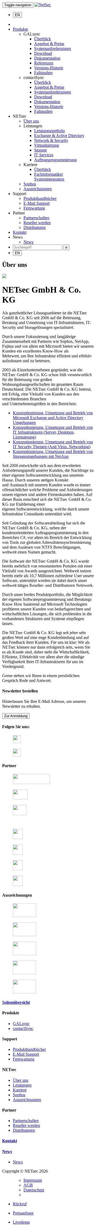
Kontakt (19, 232)
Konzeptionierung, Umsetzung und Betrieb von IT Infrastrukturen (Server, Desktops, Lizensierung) (53, 432)
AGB (28, 1185)
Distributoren (34, 227)
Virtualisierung (46, 145)
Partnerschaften (36, 217)
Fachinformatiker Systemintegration (49, 176)
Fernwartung (34, 208)
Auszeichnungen (37, 188)
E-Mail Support (36, 203)
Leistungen (22, 1085)
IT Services (43, 155)
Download (43, 53)
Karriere (20, 1090)
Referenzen (43, 63)
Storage (40, 150)
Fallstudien (43, 72)
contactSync (23, 1028)
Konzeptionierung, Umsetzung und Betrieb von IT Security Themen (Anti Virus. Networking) (53, 444)
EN (17, 15)
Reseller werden (37, 222)
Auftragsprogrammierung (55, 159)
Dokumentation (47, 58)
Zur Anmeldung (15, 716)
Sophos (29, 184)
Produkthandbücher (40, 198)
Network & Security (51, 140)
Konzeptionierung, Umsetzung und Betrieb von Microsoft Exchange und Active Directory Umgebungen (53, 418)
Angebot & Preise (49, 43)
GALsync (21, 1023)
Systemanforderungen (52, 48)
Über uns (31, 121)
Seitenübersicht (16, 1002)
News (28, 242)
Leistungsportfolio (49, 130)
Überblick (42, 39)
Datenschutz (33, 1190)
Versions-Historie (48, 68)
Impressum (32, 1180)
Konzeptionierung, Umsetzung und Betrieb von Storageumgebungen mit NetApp (53, 454)
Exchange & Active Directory (59, 135)
